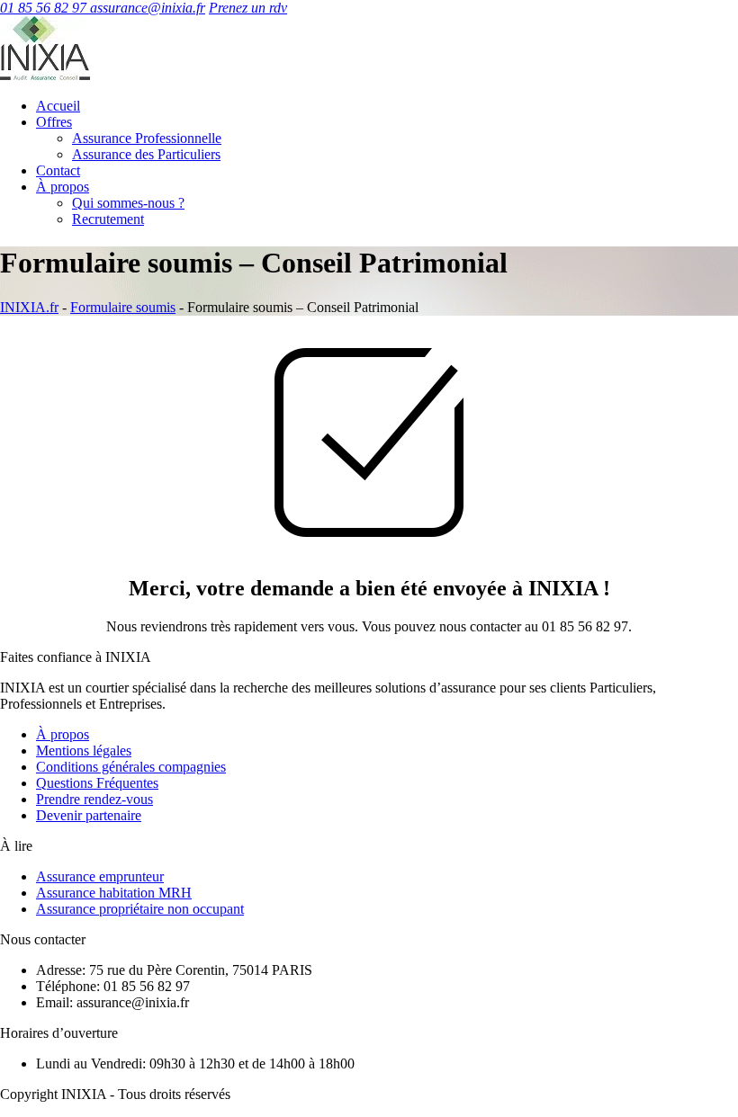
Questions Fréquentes (97, 783)
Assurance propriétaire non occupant (140, 908)
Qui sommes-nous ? (128, 202)
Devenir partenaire (88, 815)
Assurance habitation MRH (114, 892)
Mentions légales (83, 750)
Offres (54, 122)
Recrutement (108, 219)
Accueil (58, 105)
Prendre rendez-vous (94, 799)
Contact (58, 170)
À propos (62, 186)
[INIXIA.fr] (45, 75)
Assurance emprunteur (100, 876)
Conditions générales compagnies (131, 766)
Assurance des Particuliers (146, 154)
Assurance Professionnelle (146, 138)
